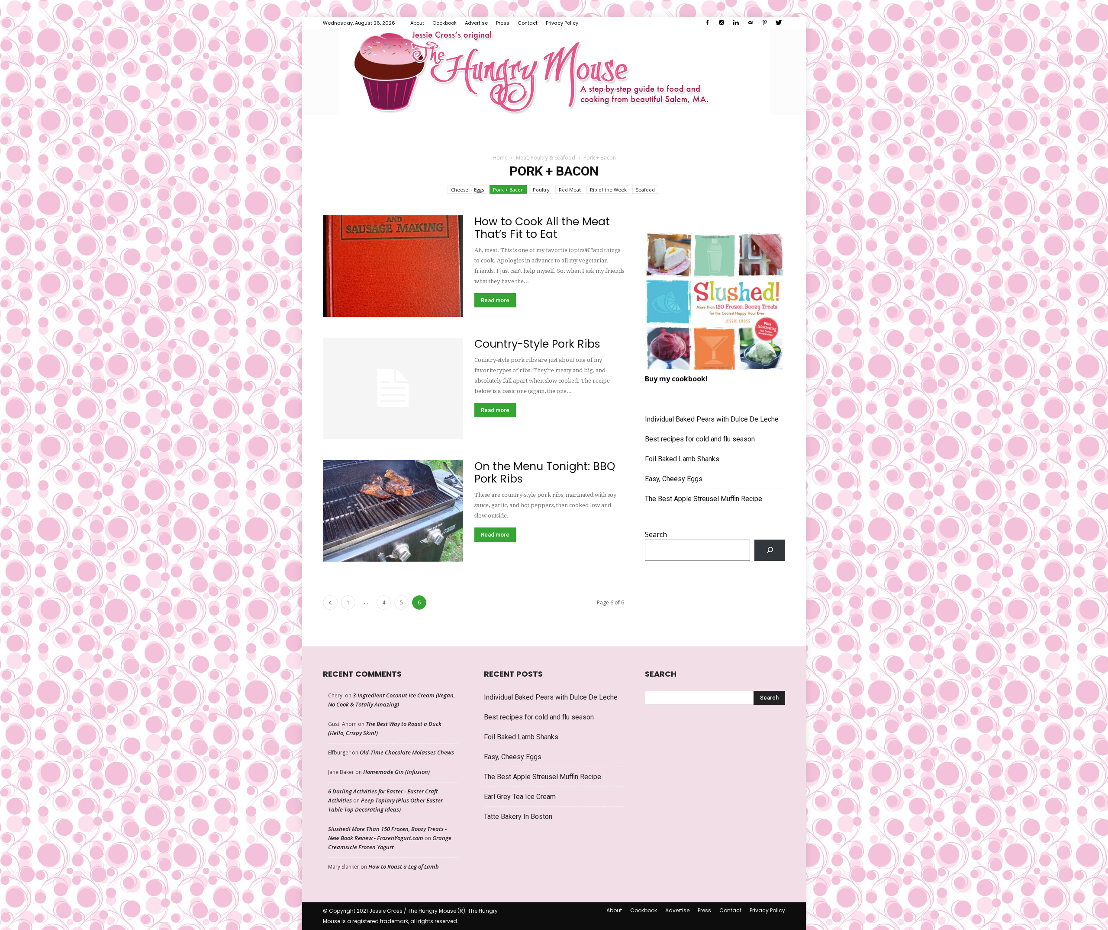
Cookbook (444, 22)
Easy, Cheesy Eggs (673, 479)
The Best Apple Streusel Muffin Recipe (703, 499)
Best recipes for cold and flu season (700, 439)
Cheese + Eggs (467, 189)
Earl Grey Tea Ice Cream (520, 797)
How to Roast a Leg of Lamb (403, 866)
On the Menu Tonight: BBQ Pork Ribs (544, 472)
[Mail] (750, 23)
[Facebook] (707, 23)
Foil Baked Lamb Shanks (682, 459)
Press (502, 22)
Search (656, 534)
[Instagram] (721, 23)
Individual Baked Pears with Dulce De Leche (712, 419)
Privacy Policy (562, 22)
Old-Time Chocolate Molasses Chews (407, 752)
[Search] (769, 550)
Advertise (476, 22)
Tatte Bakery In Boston (518, 816)
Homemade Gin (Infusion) (396, 772)
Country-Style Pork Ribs (537, 344)
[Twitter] (778, 23)
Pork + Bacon (508, 189)
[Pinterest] (764, 23)
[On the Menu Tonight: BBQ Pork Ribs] (393, 511)
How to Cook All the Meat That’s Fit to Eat (542, 228)
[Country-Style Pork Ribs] (393, 388)
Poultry (541, 189)
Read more (495, 300)
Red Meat (570, 189)
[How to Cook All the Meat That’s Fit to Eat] (393, 266)
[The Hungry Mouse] (554, 72)
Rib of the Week (608, 189)
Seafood (645, 189)
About (417, 22)
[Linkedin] (735, 23)
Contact (528, 22)
